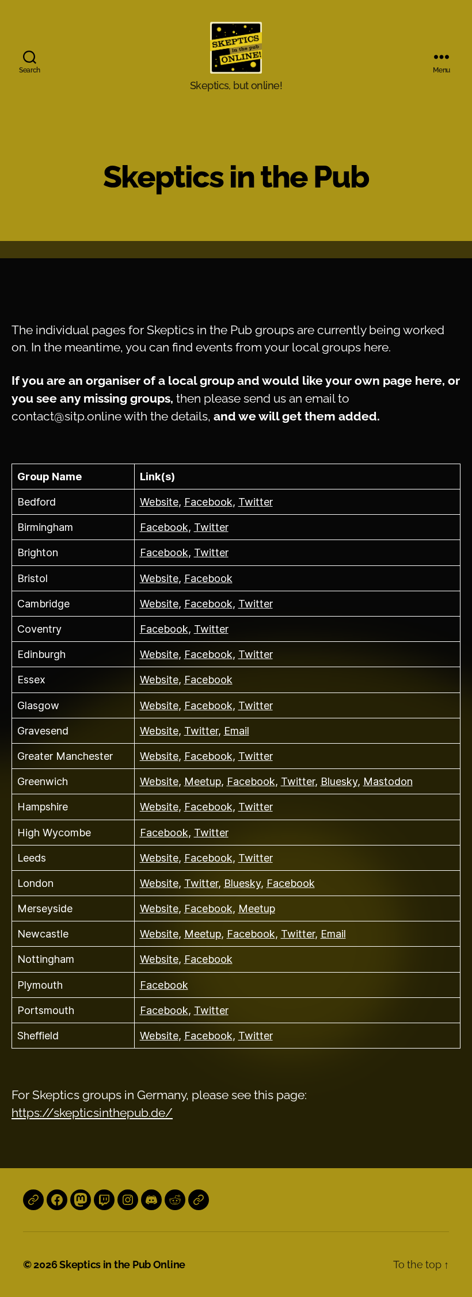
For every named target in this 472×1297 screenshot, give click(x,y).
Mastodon (388, 781)
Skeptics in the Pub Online (122, 1264)
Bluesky (339, 781)
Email (236, 731)
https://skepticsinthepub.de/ (92, 1112)
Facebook (208, 502)
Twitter (255, 502)
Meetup (202, 781)
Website (159, 502)
